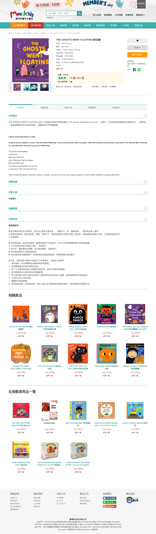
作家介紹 (68, 108)
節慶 (36, 33)
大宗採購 (119, 15)
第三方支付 (61, 504)
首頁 (10, 33)
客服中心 (13, 498)
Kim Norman (66, 43)
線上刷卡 (60, 501)
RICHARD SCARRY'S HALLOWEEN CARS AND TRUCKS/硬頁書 (21, 368)
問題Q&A (13, 501)
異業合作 (37, 506)
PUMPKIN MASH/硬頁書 (106, 327)
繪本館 (63, 25)
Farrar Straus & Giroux (71, 50)
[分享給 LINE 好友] (140, 69)
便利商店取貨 (85, 501)
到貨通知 (138, 55)
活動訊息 (138, 25)
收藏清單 (129, 15)
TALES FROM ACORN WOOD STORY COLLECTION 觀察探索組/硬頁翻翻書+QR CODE (49, 465)
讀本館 (87, 25)
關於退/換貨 (14, 504)
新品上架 (50, 25)
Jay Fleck (64, 47)
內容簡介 (20, 108)
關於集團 (37, 498)
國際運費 (83, 504)
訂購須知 (116, 108)
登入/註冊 (97, 15)
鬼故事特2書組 (49, 423)
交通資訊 (37, 501)
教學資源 (100, 25)
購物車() (140, 15)
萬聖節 (43, 33)
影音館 (113, 25)
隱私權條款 (14, 509)
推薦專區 (92, 108)
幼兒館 (75, 25)
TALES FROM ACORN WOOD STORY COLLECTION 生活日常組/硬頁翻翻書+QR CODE (78, 465)
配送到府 (83, 498)
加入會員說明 (15, 506)
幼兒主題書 (27, 33)
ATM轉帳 (60, 498)
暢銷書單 (20, 25)
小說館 (125, 25)
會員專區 (108, 15)
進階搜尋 (49, 18)
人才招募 (37, 504)
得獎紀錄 (44, 108)
